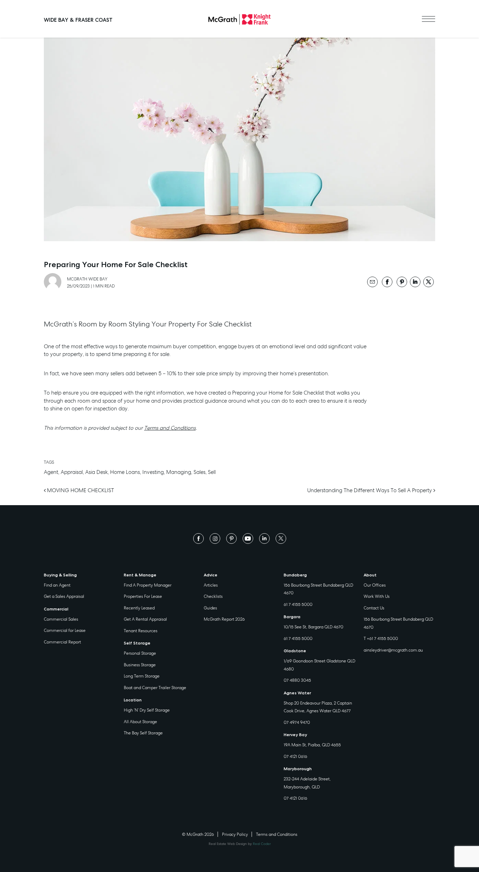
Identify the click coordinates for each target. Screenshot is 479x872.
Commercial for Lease (65, 630)
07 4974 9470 (297, 722)
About (370, 575)
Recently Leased (139, 608)
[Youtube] (248, 538)
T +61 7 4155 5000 (381, 638)
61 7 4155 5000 (298, 604)
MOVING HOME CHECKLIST (80, 490)
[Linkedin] (264, 538)
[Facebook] (198, 538)
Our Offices (375, 585)
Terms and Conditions (170, 427)
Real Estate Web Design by (240, 843)
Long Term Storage (142, 676)
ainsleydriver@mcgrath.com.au (393, 650)
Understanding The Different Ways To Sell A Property (370, 490)
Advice (210, 575)
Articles (211, 585)
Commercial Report (62, 642)
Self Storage (137, 643)
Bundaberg (295, 575)
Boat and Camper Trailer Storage (155, 688)
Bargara (292, 617)
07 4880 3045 (297, 680)
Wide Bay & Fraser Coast (78, 20)
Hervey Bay (295, 735)
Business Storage (140, 665)
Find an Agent (57, 585)
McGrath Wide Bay (87, 279)
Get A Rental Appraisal (145, 619)
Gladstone (295, 651)
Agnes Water (297, 693)
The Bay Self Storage (143, 733)
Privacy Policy (235, 834)
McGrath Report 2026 (224, 619)
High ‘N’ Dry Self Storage (147, 710)
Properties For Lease (143, 596)
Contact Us (374, 608)
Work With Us (377, 596)
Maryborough (298, 769)
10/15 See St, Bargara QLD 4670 (313, 627)
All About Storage (140, 722)
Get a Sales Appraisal (64, 596)
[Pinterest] (231, 538)
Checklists (213, 596)
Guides (210, 608)
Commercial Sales (61, 619)
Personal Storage (140, 653)
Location (133, 700)
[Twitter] (281, 538)
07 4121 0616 (295, 756)
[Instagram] (215, 538)
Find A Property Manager (147, 585)
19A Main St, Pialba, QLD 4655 (312, 745)
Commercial (56, 609)
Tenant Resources (140, 631)
